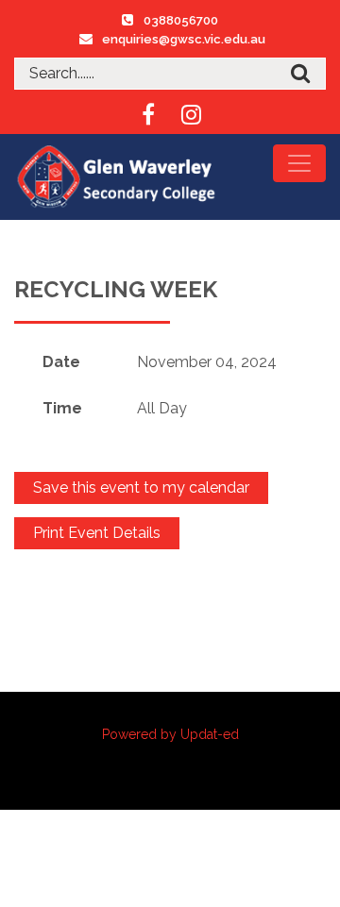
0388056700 (181, 20)
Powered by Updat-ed (170, 734)
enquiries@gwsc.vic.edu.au (183, 39)
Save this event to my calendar (141, 487)
